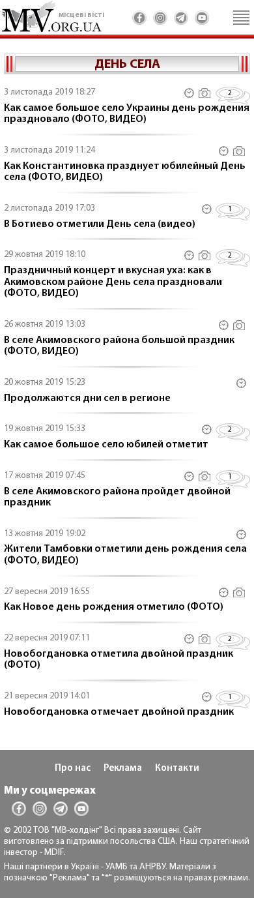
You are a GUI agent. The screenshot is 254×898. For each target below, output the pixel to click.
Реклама (123, 768)
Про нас (73, 768)
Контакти (177, 768)
